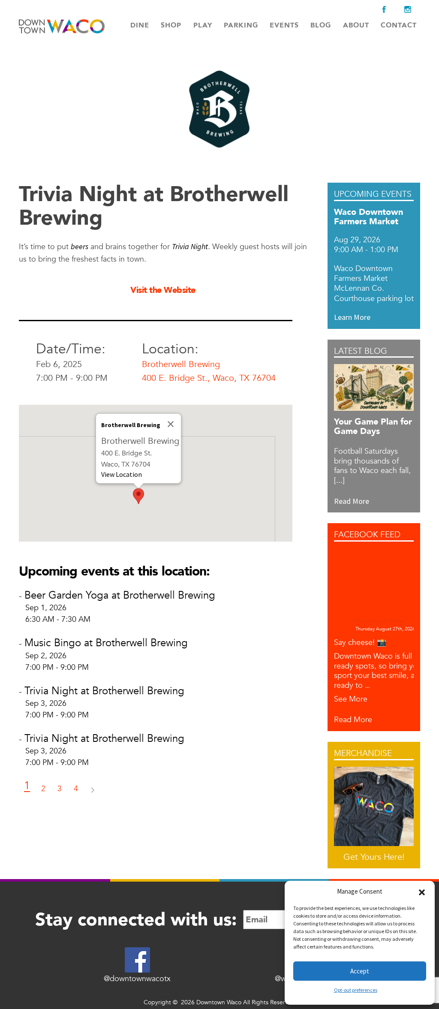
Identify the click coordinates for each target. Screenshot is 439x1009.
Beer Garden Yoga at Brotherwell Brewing (119, 595)
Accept (359, 971)
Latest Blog (360, 351)
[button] (422, 891)
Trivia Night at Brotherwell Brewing (104, 691)
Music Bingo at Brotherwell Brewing (106, 643)
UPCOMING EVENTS (373, 194)
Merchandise (363, 753)
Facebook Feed (367, 535)
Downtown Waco (380, 621)
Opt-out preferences (355, 990)
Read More (353, 720)
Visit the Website (162, 290)
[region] (155, 473)
